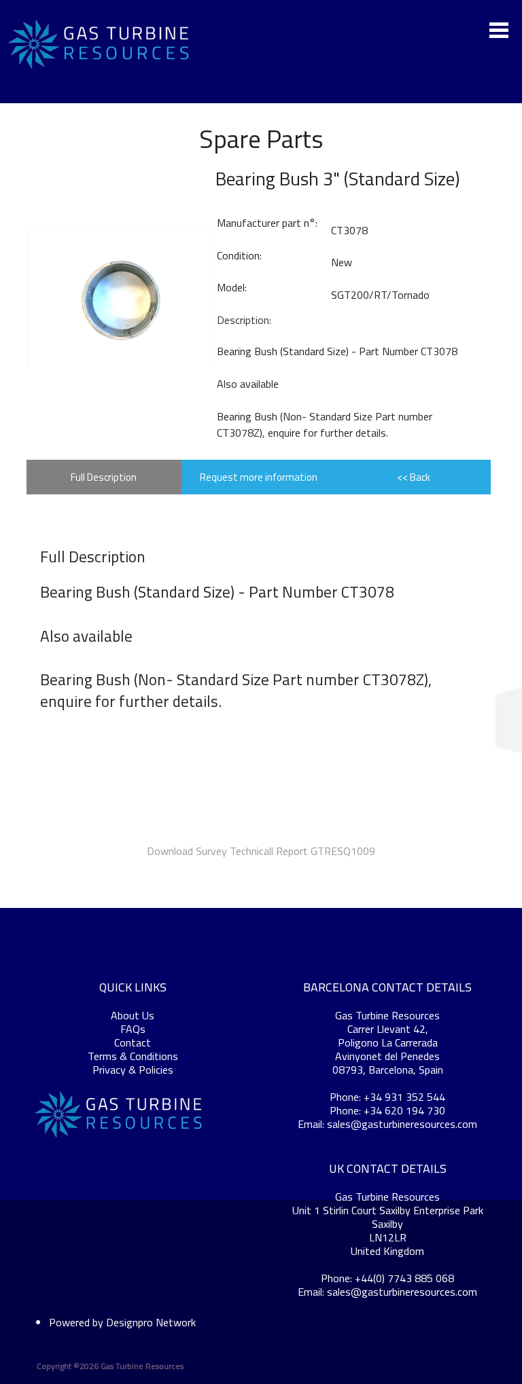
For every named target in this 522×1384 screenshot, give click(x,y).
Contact (132, 1042)
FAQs (132, 1029)
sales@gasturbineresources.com (402, 1124)
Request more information (258, 477)
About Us (132, 1015)
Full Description (104, 477)
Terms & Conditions (133, 1056)
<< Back (413, 477)
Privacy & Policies (132, 1069)
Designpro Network (151, 1322)
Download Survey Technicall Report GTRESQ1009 (261, 851)
